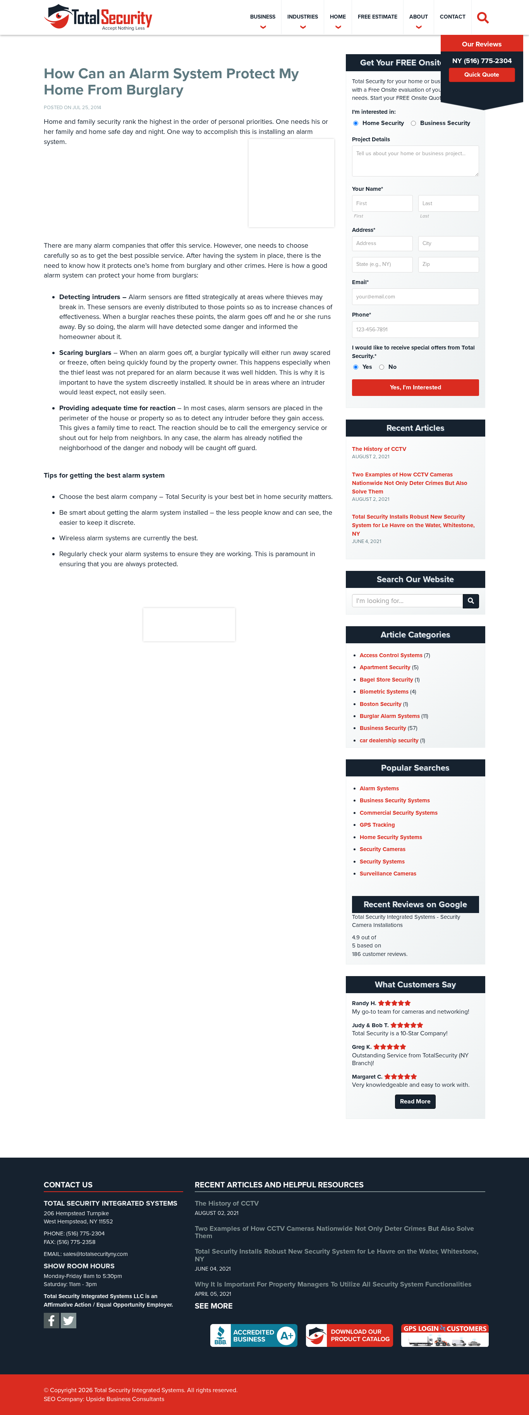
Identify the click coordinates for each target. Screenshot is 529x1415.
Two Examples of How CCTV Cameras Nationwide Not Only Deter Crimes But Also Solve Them (409, 483)
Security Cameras (382, 849)
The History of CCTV (379, 448)
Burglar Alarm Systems (390, 716)
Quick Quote (481, 75)
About (418, 17)
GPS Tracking (377, 824)
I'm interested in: (374, 111)
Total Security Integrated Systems (98, 17)
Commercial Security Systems (399, 812)
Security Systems (382, 861)
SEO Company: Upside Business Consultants (104, 1399)
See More (214, 1306)
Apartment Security (385, 667)
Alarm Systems (379, 788)
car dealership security (389, 740)
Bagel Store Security (386, 679)
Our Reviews (482, 44)
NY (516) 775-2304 (482, 61)
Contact (452, 17)
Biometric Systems (384, 691)
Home (338, 17)
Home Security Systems (391, 837)
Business (262, 17)
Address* (363, 229)
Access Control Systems (391, 655)
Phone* (361, 314)
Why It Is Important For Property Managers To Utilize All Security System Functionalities (333, 1284)
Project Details (371, 139)
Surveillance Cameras (388, 873)
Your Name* (367, 188)
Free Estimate (377, 17)
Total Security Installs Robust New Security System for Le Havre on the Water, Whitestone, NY (413, 525)
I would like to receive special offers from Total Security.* (413, 351)
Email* (360, 282)
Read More (415, 1101)
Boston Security (381, 704)
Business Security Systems (395, 800)
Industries (302, 17)
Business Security (383, 728)
